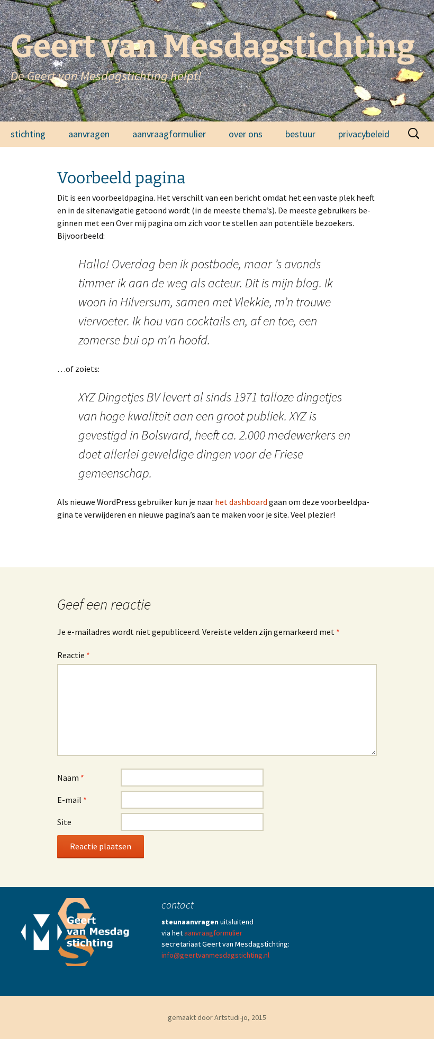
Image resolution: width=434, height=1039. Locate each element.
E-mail (72, 799)
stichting (28, 134)
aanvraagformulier (169, 134)
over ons (246, 134)
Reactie (73, 655)
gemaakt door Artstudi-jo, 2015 (217, 1017)
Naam (70, 777)
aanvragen (89, 134)
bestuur (300, 134)
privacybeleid (364, 134)
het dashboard (241, 502)
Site (64, 822)
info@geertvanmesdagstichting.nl (215, 955)
